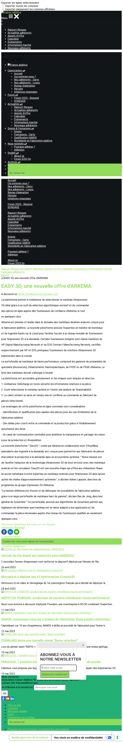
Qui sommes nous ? (25, 76)
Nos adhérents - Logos (27, 82)
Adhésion (19, 149)
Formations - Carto (24, 134)
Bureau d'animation (24, 85)
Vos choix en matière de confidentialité (78, 737)
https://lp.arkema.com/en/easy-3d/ (38, 294)
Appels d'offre (16, 35)
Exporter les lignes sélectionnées (20, 2)
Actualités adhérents (19, 32)
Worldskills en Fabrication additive (33, 140)
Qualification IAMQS (25, 137)
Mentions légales (17, 711)
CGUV (11, 714)
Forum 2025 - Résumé (26, 98)
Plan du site (14, 705)
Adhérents (7, 527)
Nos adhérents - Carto (26, 79)
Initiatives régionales (25, 91)
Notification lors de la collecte (30, 737)
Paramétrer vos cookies (21, 717)
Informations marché (19, 45)
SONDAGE (20, 101)
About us (19, 155)
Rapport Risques (17, 29)
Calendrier (13, 38)
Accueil (18, 73)
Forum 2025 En (22, 159)
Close (83, 645)
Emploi (18, 131)
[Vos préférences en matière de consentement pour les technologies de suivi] (117, 737)
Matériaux (19, 527)
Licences (13, 708)
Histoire (18, 88)
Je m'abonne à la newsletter (17, 687)
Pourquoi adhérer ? (24, 146)
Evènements (15, 41)
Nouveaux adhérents (19, 48)
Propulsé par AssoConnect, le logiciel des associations (38, 729)
